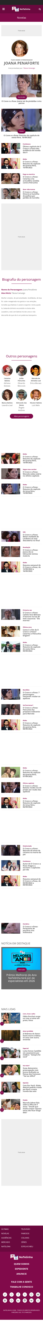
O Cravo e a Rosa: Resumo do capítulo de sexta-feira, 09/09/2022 (31, 648)
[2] (10, 1035)
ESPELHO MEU (27, 1246)
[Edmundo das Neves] (21, 395)
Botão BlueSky (31, 1302)
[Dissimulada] (10, 850)
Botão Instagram (31, 1296)
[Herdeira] (10, 928)
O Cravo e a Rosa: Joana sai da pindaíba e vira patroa (21, 102)
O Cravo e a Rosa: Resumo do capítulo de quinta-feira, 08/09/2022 (31, 726)
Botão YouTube (38, 1296)
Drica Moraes (35, 383)
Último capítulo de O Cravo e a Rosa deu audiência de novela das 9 (32, 149)
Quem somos (21, 1263)
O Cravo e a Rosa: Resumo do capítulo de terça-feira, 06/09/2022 (31, 804)
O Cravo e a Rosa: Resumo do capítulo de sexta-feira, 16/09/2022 (21, 136)
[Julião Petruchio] (21, 370)
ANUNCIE (21, 1273)
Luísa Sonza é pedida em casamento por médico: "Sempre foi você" (32, 1054)
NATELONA (5, 1246)
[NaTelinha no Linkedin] (18, 1300)
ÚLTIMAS (5, 1229)
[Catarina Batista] (7, 370)
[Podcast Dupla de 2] (25, 1300)
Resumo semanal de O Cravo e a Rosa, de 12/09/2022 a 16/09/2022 (32, 568)
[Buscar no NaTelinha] (40, 9)
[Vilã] (10, 536)
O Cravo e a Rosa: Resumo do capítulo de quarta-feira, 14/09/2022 (31, 459)
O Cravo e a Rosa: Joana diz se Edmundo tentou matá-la (30, 553)
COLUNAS (25, 1238)
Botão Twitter (25, 1296)
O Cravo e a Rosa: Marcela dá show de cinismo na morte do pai (32, 851)
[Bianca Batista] (7, 395)
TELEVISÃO (25, 1229)
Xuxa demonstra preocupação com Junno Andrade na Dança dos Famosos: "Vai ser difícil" (32, 1072)
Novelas (21, 17)
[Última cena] (10, 631)
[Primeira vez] (10, 614)
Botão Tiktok (5, 1296)
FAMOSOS (25, 1233)
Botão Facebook (18, 1296)
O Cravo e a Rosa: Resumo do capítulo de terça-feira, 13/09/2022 (31, 490)
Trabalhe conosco (21, 1286)
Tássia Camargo (29, 68)
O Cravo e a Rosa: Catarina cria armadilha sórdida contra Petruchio (31, 180)
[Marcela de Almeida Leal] (35, 370)
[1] (10, 1018)
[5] (10, 1087)
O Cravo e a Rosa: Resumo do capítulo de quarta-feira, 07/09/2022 (31, 773)
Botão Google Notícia (11, 1302)
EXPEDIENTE (21, 1268)
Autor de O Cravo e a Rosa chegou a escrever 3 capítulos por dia (32, 867)
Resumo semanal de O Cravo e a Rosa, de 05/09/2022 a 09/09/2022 (32, 882)
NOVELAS (5, 1233)
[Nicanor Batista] (35, 395)
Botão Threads (38, 1302)
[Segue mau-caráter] (10, 473)
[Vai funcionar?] (10, 709)
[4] (10, 1070)
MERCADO (5, 1242)
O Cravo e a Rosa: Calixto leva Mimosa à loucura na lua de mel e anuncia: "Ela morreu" (32, 616)
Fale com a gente (21, 1281)
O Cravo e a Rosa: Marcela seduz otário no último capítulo (32, 474)
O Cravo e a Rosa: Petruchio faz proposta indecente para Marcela (31, 711)
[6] (10, 1104)
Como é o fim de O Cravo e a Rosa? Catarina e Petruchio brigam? (32, 633)
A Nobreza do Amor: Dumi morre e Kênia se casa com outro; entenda (31, 1036)
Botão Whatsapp (11, 1296)
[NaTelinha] (21, 9)
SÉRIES (24, 1242)
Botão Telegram (5, 1302)
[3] (10, 1052)
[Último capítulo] (10, 787)
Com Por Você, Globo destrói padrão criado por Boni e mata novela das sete (32, 1088)
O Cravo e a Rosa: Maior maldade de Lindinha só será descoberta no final (31, 538)
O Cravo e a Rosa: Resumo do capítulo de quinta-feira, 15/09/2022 (31, 164)
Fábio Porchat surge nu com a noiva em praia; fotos (31, 1018)
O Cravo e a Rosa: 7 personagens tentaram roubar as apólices (31, 695)
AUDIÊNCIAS (6, 1238)
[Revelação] (10, 551)
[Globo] (10, 458)
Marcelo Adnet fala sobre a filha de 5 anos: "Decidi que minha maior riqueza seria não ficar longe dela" (32, 1107)
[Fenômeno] (10, 865)
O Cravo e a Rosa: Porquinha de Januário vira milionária (30, 929)
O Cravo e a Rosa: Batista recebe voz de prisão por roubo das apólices (32, 789)
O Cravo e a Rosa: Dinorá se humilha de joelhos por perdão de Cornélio (31, 195)
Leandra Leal (7, 405)
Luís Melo (36, 405)
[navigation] (3, 9)
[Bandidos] (10, 694)
